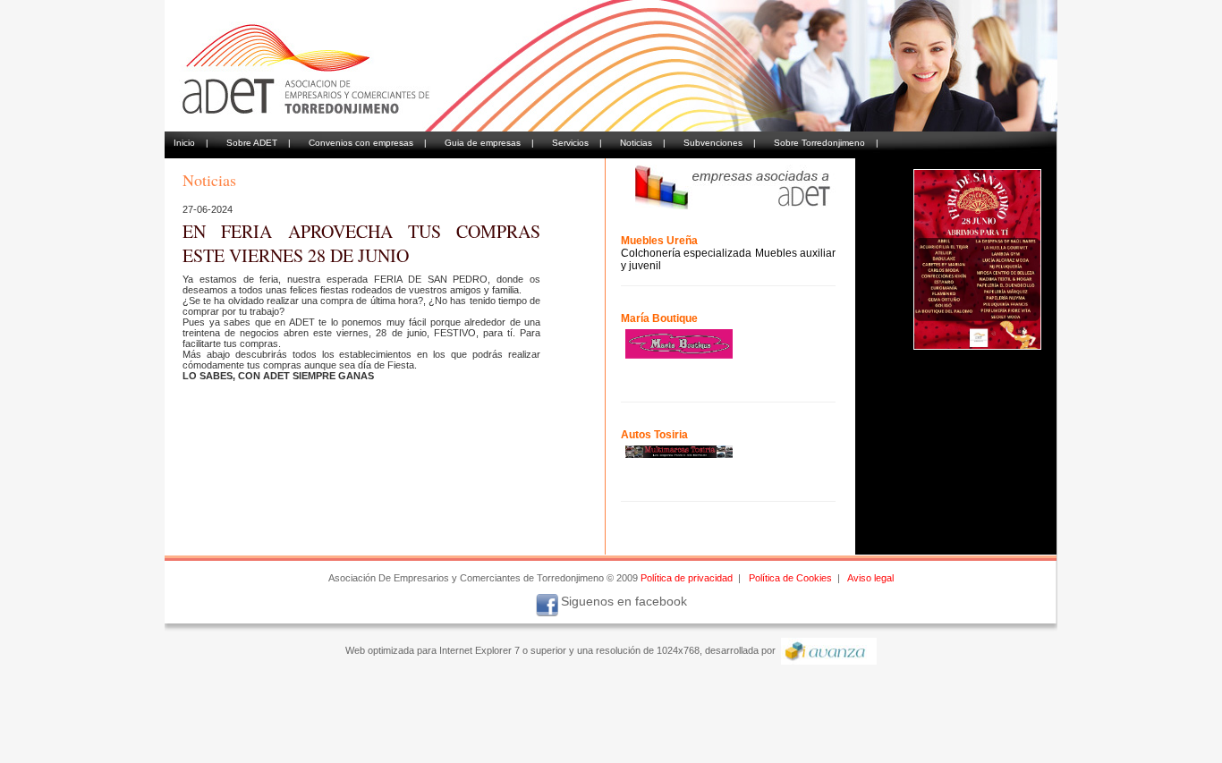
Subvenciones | (719, 143)
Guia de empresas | (489, 143)
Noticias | (643, 143)
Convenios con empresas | (368, 143)
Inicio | (191, 143)
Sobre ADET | (258, 143)
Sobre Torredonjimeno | (826, 143)
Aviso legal (870, 577)
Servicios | (577, 143)
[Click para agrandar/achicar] (977, 259)
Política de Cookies (790, 577)
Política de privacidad (687, 577)
